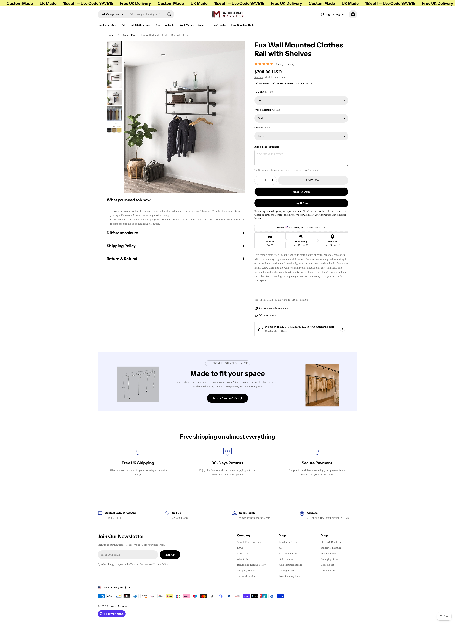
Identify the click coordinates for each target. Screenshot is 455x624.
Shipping (258, 77)
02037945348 (180, 517)
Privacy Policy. (161, 564)
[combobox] (136, 14)
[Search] (169, 14)
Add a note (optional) (266, 146)
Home (110, 35)
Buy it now (301, 203)
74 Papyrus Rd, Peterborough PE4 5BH (329, 517)
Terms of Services (139, 564)
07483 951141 (113, 517)
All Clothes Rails (127, 35)
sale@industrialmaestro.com (254, 517)
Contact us (139, 215)
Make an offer (301, 191)
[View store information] (342, 329)
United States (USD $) (115, 587)
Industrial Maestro (117, 606)
